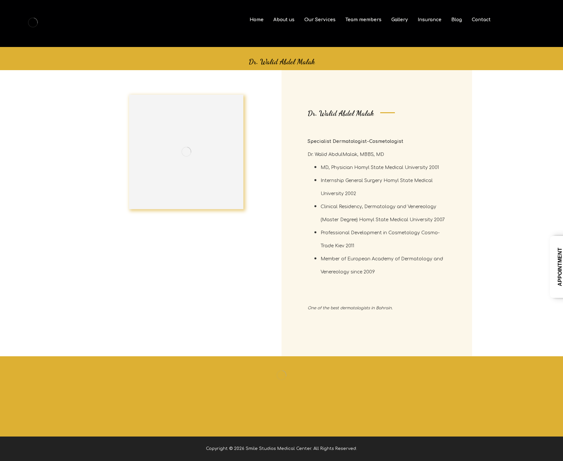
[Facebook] (268, 419)
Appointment (560, 267)
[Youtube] (294, 419)
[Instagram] (281, 419)
